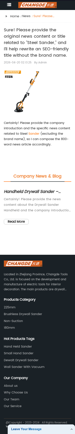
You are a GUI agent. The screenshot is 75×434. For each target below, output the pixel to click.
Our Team (11, 399)
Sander (33, 133)
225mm (9, 307)
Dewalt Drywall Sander (21, 360)
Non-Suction (13, 321)
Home (14, 16)
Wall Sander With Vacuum (24, 367)
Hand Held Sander (18, 346)
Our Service (13, 406)
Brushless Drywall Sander (23, 314)
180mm (9, 327)
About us (11, 385)
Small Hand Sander (18, 353)
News (26, 16)
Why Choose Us (16, 392)
